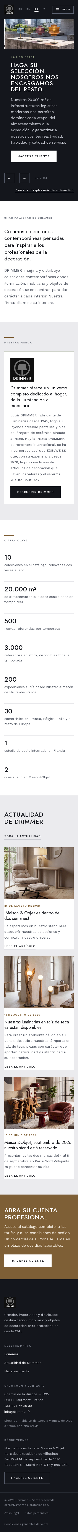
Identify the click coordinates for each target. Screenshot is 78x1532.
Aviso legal (11, 1513)
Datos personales (36, 1513)
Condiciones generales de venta (26, 1524)
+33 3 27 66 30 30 (18, 1406)
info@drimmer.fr (17, 1412)
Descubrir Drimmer (35, 492)
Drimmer (11, 1354)
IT (44, 9)
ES (36, 9)
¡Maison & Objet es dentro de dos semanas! (32, 916)
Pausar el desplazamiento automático (44, 190)
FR (20, 9)
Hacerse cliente (34, 156)
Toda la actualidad (22, 836)
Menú (66, 9)
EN (28, 9)
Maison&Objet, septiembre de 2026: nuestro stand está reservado (38, 1145)
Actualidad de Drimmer (22, 1363)
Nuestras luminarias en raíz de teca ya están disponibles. (36, 1025)
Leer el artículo (20, 946)
